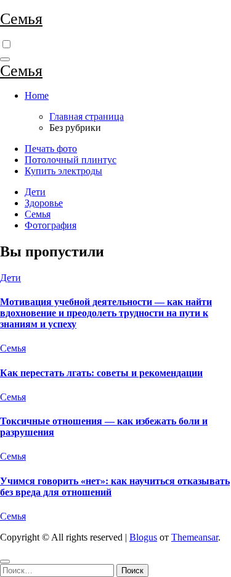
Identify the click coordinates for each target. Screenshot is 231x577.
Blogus (143, 537)
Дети (35, 192)
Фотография (50, 225)
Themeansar (194, 537)
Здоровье (44, 203)
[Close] (5, 561)
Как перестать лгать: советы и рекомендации (101, 373)
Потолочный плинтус (70, 159)
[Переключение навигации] (5, 59)
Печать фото (51, 148)
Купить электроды (63, 171)
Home (37, 95)
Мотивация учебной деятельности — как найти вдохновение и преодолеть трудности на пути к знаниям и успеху (106, 313)
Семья (21, 19)
